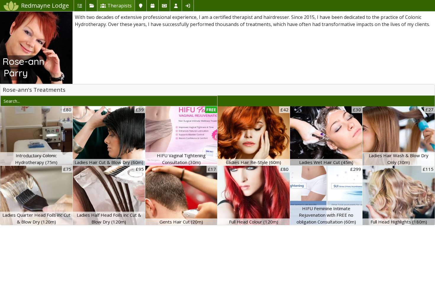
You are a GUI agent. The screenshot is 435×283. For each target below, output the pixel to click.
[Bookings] (152, 5)
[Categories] (91, 5)
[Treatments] (80, 5)
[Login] (188, 5)
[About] (140, 5)
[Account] (176, 5)
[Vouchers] (164, 5)
